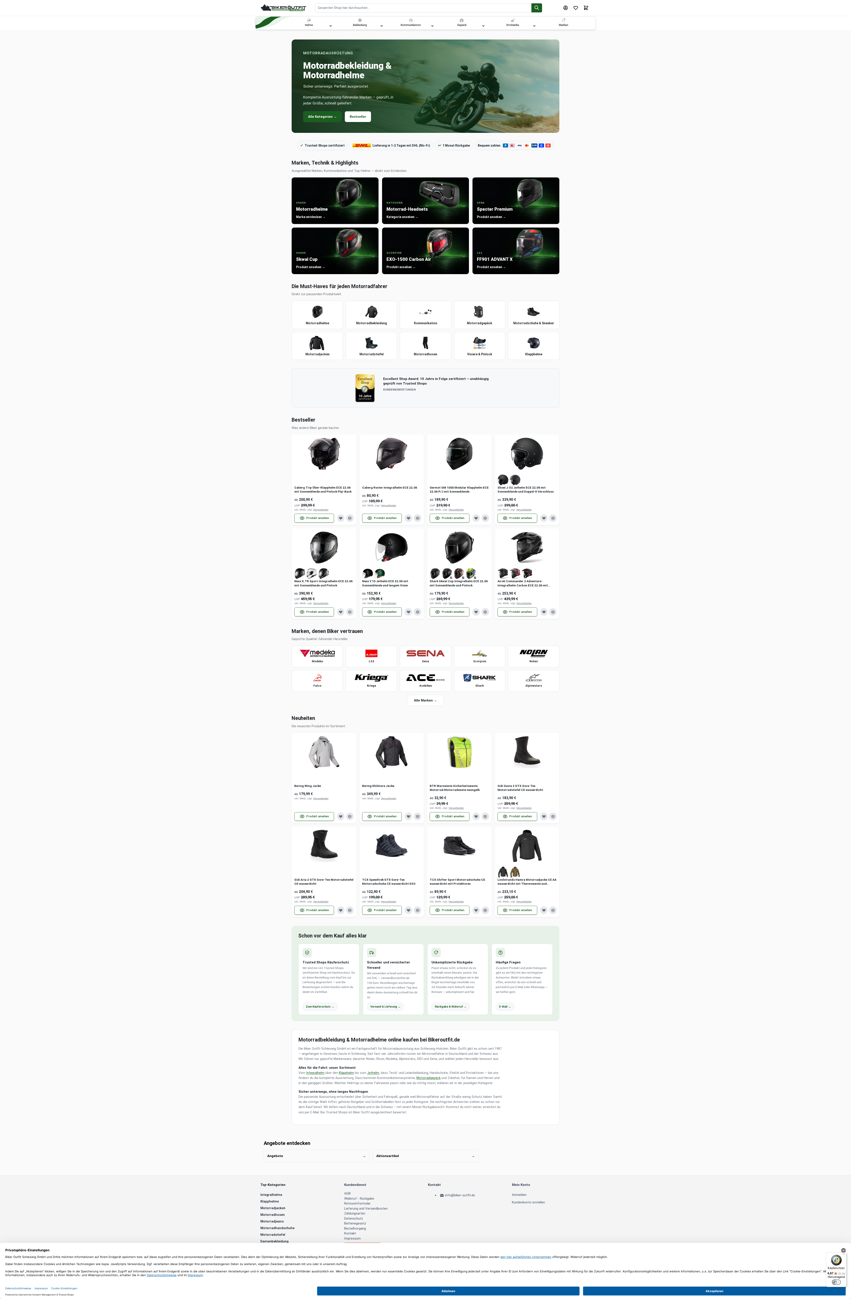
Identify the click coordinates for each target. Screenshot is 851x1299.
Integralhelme (271, 1195)
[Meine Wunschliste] (576, 8)
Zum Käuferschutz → (320, 1006)
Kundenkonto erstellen (528, 1202)
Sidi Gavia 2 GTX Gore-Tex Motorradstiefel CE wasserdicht (520, 788)
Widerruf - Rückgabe (359, 1199)
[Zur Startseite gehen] (283, 7)
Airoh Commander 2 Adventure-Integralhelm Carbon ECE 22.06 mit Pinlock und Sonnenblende (523, 583)
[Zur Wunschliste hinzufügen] (341, 518)
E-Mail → (505, 1006)
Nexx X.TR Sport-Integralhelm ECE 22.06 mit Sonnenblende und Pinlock (323, 583)
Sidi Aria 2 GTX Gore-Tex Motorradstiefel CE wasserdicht (323, 881)
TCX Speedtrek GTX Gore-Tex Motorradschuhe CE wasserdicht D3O (389, 881)
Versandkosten (320, 509)
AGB (347, 1193)
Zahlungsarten (354, 1213)
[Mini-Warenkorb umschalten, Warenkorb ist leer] (586, 8)
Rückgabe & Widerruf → (450, 1006)
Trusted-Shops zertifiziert (322, 145)
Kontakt (350, 1233)
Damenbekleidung (274, 1241)
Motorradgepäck (428, 1078)
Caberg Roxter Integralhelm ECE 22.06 (389, 487)
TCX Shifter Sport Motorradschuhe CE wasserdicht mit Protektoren (457, 881)
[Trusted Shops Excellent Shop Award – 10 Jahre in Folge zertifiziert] (365, 388)
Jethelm (373, 1073)
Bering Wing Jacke (307, 786)
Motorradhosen (272, 1215)
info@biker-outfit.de (460, 1195)
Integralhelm (315, 1073)
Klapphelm (346, 1073)
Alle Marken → (425, 700)
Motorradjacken (272, 1208)
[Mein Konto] (565, 8)
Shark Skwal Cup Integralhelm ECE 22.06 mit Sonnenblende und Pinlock (459, 583)
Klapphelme (269, 1201)
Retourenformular (357, 1203)
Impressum (352, 1238)
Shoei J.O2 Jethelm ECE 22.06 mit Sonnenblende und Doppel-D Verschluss (526, 489)
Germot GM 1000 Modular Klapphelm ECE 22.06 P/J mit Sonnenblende (459, 489)
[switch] (836, 1282)
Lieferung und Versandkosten (366, 1209)
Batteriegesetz (355, 1223)
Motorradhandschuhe (277, 1228)
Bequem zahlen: (489, 145)
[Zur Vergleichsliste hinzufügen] (350, 518)
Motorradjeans (272, 1221)
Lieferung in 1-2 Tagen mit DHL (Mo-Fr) (401, 145)
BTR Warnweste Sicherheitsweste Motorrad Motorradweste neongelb (455, 788)
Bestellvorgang (355, 1228)
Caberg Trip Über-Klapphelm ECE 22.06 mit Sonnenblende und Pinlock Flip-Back (322, 489)
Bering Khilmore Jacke (378, 786)
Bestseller (358, 117)
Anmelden (519, 1195)
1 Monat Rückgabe (454, 145)
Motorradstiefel (272, 1235)
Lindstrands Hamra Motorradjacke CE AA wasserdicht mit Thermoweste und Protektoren (527, 882)
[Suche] (536, 7)
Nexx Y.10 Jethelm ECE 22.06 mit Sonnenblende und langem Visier (385, 583)
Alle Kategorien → (322, 117)
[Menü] (844, 1255)
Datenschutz (353, 1218)
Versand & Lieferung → (385, 1006)
